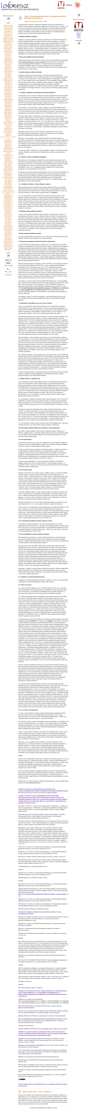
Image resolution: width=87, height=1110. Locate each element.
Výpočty (79, 37)
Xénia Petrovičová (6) (8, 51)
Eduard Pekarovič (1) (8, 190)
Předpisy (79, 34)
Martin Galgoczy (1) (8, 173)
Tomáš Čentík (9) (8, 43)
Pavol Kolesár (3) (8, 70)
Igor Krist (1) (8, 126)
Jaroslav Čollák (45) (8, 29)
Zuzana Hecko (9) (8, 44)
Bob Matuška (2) (8, 111)
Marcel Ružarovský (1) (8, 151)
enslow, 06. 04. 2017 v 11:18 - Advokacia (36, 1091)
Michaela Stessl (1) (8, 242)
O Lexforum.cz (8, 275)
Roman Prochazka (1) (8, 226)
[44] (45, 494)
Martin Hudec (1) (8, 231)
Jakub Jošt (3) (8, 73)
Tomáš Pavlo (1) (8, 145)
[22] (40, 179)
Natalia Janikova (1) (8, 148)
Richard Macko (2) (8, 87)
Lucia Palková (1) (8, 157)
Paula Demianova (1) (8, 244)
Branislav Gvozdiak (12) (8, 38)
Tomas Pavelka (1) (8, 179)
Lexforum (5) (8, 54)
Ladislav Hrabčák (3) (8, 71)
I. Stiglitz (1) (8, 134)
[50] (67, 626)
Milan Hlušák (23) (8, 35)
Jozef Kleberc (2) (8, 83)
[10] (53, 104)
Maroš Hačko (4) (8, 67)
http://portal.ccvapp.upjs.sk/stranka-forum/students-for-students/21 (43, 1019)
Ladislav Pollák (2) (8, 102)
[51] (35, 653)
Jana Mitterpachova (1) (8, 205)
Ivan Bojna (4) (8, 66)
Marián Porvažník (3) (8, 79)
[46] (67, 510)
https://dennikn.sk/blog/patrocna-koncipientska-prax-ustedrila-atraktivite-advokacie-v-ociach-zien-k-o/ (43, 995)
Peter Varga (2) (8, 103)
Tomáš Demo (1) (8, 158)
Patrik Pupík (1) (8, 160)
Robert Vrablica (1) (8, 245)
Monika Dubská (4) (8, 60)
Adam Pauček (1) (8, 213)
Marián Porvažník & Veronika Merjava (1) (8, 192)
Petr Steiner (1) (8, 223)
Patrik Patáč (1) (8, 176)
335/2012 (27, 806)
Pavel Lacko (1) (8, 218)
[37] (41, 402)
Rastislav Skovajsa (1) (8, 170)
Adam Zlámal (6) (8, 53)
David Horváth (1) (8, 186)
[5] (24, 89)
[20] (66, 162)
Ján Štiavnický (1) (8, 142)
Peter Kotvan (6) (8, 50)
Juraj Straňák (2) (8, 89)
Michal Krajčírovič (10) (8, 41)
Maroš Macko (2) (8, 84)
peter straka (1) (8, 236)
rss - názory (9, 271)
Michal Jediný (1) (8, 166)
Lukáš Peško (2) (8, 90)
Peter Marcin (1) (8, 221)
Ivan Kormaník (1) (8, 234)
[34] (38, 365)
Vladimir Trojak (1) (8, 197)
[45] (61, 502)
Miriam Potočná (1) (8, 228)
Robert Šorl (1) (8, 116)
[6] (19, 828)
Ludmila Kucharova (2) (8, 99)
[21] (59, 174)
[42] (38, 476)
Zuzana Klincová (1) (8, 195)
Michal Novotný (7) (8, 45)
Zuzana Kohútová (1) (8, 241)
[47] (34, 541)
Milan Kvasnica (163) (8, 25)
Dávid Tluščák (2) (8, 95)
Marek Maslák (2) (8, 112)
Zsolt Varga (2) (8, 98)
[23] (52, 191)
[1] (45, 50)
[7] (27, 97)
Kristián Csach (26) (8, 32)
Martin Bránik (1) (8, 181)
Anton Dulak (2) (8, 86)
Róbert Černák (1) (8, 248)
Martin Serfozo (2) (8, 109)
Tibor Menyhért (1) (8, 215)
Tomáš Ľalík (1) (8, 135)
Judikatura (78, 33)
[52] (51, 687)
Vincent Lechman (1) (8, 131)
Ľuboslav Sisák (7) (8, 47)
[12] (22, 111)
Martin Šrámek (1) (8, 174)
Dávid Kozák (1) (8, 203)
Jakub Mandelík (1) (8, 168)
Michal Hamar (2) (8, 82)
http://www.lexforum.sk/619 (29, 991)
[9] (35, 101)
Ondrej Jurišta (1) (8, 229)
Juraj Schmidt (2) (8, 105)
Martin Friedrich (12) (8, 40)
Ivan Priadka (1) (8, 121)
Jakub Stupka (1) (8, 124)
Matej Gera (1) (8, 144)
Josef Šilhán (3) (8, 76)
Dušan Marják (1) (8, 239)
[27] (52, 278)
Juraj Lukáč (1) (8, 232)
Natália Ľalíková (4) (8, 61)
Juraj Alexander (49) (8, 28)
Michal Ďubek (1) (8, 225)
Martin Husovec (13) (8, 37)
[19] (46, 144)
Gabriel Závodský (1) (8, 247)
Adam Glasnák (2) (8, 100)
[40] (19, 1016)
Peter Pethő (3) (8, 77)
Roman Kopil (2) (8, 115)
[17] (46, 135)
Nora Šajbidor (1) (8, 200)
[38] (61, 420)
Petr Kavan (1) (8, 171)
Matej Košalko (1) (8, 209)
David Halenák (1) (8, 141)
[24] (58, 263)
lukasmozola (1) (8, 154)
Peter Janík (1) (8, 180)
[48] (38, 616)
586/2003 (54, 806)
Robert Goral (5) (8, 56)
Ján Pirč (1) (8, 153)
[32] (40, 360)
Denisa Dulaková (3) (8, 80)
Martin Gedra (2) (8, 113)
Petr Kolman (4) (8, 69)
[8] (26, 99)
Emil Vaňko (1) (8, 250)
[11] (42, 109)
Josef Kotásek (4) (8, 58)
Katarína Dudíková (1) (8, 187)
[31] (43, 325)
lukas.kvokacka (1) (8, 150)
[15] (63, 125)
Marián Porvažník (29, 21)
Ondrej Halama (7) (8, 48)
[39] (38, 444)
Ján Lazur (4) (8, 57)
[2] (47, 62)
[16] (36, 127)
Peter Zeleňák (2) (8, 92)
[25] (39, 272)
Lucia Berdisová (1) (8, 128)
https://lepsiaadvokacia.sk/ (33, 783)
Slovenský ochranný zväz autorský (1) (8, 137)
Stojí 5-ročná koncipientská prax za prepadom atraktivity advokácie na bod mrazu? (45, 17)
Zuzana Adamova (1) (8, 163)
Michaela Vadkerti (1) (8, 208)
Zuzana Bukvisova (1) (8, 155)
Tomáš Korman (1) (8, 161)
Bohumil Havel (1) (8, 129)
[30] (28, 293)
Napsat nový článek (8, 265)
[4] (32, 86)
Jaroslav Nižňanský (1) (8, 122)
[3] (24, 65)
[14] (62, 121)
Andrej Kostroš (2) (8, 93)
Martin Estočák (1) (8, 189)
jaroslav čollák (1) (8, 183)
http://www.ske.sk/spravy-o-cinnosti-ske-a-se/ (33, 1045)
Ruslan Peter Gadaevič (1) (8, 177)
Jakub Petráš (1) (8, 206)
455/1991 (36, 808)
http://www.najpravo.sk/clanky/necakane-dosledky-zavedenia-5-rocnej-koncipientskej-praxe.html (39, 913)
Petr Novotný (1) (8, 125)
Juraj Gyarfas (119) (8, 27)
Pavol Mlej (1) (8, 219)
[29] (46, 290)
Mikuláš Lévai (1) (8, 235)
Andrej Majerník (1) (8, 196)
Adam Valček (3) (8, 74)
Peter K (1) (8, 119)
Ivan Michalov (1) (8, 212)
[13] (53, 119)
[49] (50, 622)
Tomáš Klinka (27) (8, 31)
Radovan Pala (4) (8, 63)
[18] (58, 142)
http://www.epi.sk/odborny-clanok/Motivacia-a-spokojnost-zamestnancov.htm (42, 802)
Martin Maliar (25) (8, 34)
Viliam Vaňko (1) (8, 164)
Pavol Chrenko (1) (8, 184)
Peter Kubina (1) (8, 238)
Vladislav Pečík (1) (8, 167)
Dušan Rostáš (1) (8, 140)
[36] (60, 383)
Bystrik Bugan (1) (8, 222)
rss (9, 269)
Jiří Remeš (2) (8, 108)
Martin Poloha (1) (8, 199)
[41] (65, 453)
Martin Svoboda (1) (8, 147)
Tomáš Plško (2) (8, 106)
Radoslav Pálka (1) (8, 118)
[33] (50, 362)
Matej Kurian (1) (8, 210)
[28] (54, 284)
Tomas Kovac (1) (8, 216)
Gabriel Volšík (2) (8, 96)
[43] (22, 480)
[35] (52, 369)
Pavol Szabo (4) (8, 64)
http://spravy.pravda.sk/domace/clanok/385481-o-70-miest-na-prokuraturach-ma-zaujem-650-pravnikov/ (43, 1034)
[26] (19, 278)
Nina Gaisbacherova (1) (8, 202)
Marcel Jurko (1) (8, 132)
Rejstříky (79, 36)
